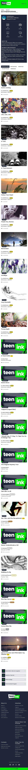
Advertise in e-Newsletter (20, 717)
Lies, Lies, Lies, (6, 114)
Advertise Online (18, 715)
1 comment (4, 174)
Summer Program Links (19, 745)
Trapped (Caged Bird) (8, 409)
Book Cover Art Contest (5, 746)
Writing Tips (17, 732)
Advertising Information (19, 708)
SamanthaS (5, 521)
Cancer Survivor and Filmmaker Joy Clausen (13, 653)
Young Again (5, 329)
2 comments (5, 255)
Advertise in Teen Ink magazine (19, 706)
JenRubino (4, 657)
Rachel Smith (5, 467)
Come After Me (6, 626)
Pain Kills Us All (6, 491)
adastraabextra (6, 385)
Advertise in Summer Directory (19, 713)
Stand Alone (5, 382)
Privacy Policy (3, 715)
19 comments (5, 444)
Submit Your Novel (18, 727)
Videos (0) (13, 68)
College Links (17, 747)
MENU (23, 3)
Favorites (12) (5, 68)
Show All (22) (5, 66)
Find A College (8, 679)
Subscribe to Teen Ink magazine (19, 737)
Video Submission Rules (19, 730)
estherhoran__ (5, 90)
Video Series (17, 754)
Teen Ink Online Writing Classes (19, 750)
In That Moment (6, 168)
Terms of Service (4, 717)
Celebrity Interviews (5, 712)
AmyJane (4, 548)
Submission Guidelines (19, 729)
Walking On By (6, 572)
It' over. (3, 141)
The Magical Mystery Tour (10, 464)
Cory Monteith (6, 302)
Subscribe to (12, 670)
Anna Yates (5, 358)
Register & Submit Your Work (20, 725)
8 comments (5, 416)
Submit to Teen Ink (9, 675)
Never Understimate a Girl (10, 545)
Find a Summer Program (11, 683)
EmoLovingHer (5, 494)
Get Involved (17, 734)
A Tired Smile (5, 356)
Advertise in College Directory (21, 710)
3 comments (5, 148)
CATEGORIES (13, 768)
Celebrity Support (4, 710)
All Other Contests (4, 747)
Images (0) (20, 66)
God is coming (6, 88)
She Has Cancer (6, 599)
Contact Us (3, 707)
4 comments (5, 498)
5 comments (5, 471)
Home (2, 9)
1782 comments (6, 525)
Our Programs (4, 708)
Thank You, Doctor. (7, 222)
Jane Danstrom (6, 602)
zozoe (3, 629)
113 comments (5, 606)
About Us (3, 705)
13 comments (5, 389)
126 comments (5, 362)
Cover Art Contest (4, 744)
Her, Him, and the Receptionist (11, 518)
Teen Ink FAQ (3, 714)
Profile (8, 9)
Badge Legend (18, 756)
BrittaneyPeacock (6, 575)
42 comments (5, 579)
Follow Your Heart (7, 195)
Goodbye (4, 275)
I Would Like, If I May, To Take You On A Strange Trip (13, 437)
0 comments (5, 94)
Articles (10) (13, 66)
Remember (5, 248)
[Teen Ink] (7, 3)
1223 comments (6, 552)
